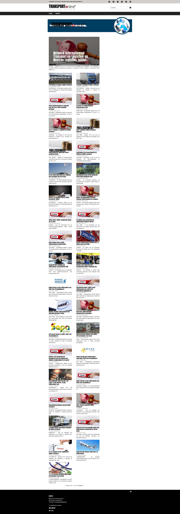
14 (75, 485)
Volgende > (80, 485)
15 (77, 485)
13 (74, 485)
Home (50, 13)
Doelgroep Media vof (61, 502)
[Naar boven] (130, 491)
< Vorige (67, 485)
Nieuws (58, 13)
